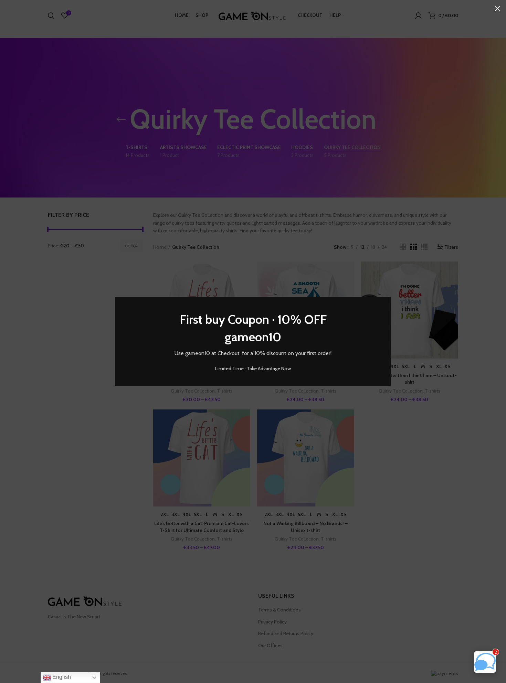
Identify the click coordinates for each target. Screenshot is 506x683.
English (61, 677)
